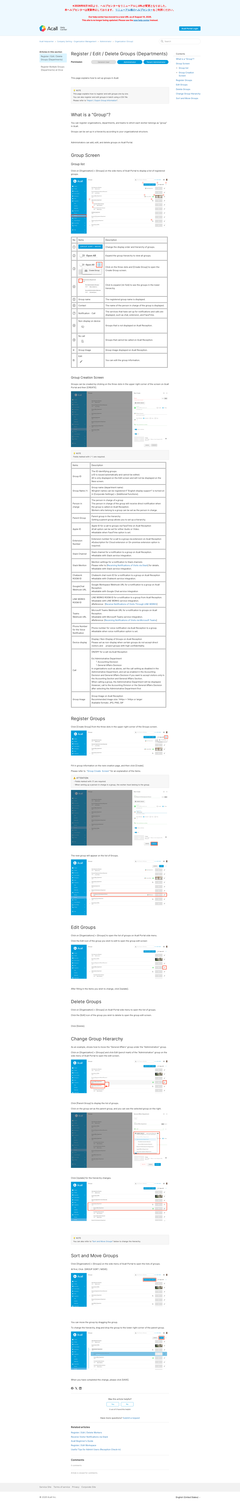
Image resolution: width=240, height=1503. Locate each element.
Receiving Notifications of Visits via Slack (127, 565)
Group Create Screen (98, 771)
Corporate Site (88, 1487)
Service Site (45, 1487)
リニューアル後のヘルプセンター (134, 9)
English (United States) (187, 1497)
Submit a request (131, 1418)
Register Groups (184, 80)
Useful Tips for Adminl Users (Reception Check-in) (96, 1449)
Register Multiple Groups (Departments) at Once (52, 68)
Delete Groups (183, 89)
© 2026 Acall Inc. (47, 1497)
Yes (112, 1404)
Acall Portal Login (190, 28)
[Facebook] (72, 1388)
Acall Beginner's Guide (82, 1441)
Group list (183, 68)
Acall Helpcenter (46, 41)
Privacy (75, 1487)
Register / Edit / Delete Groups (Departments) (52, 58)
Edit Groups (182, 84)
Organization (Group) (124, 41)
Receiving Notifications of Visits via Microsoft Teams (130, 620)
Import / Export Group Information (102, 100)
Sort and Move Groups (102, 1241)
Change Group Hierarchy (188, 93)
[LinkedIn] (80, 1388)
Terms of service (61, 1487)
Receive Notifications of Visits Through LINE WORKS (131, 604)
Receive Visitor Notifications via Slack (89, 1437)
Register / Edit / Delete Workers (86, 1432)
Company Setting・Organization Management (77, 41)
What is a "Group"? (185, 59)
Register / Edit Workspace (83, 1445)
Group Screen (183, 63)
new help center (141, 20)
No (127, 1404)
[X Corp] (76, 1388)
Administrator (106, 41)
